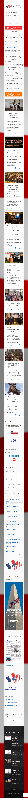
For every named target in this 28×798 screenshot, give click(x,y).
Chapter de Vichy (10, 548)
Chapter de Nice (10, 526)
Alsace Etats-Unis (10, 551)
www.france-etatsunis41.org (11, 51)
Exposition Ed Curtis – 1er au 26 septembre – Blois (14, 115)
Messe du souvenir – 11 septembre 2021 (14, 365)
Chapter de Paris (10, 537)
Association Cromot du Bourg (13, 554)
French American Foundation (11, 702)
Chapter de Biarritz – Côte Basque (14, 497)
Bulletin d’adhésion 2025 (10, 47)
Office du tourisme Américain (11, 705)
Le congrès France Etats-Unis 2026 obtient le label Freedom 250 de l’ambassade (16, 740)
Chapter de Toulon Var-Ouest (13, 539)
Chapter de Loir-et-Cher (11, 516)
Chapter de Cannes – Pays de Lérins (13, 500)
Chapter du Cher (10, 508)
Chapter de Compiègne (11, 511)
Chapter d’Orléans (10, 534)
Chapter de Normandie (11, 531)
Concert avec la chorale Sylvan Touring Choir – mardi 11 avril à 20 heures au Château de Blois (13, 191)
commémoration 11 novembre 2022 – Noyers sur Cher (14, 269)
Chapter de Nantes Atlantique (13, 524)
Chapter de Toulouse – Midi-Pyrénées (12, 543)
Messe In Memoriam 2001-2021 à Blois (13, 329)
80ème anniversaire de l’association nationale (17, 761)
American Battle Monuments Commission (13, 708)
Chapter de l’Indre (10, 514)
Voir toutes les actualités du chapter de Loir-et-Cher (13, 94)
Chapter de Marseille (11, 521)
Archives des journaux (9, 665)
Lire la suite (9, 132)
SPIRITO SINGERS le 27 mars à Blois (13, 152)
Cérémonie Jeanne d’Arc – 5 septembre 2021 (13, 399)
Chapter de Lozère (10, 519)
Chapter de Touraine (11, 546)
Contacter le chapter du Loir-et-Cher (13, 28)
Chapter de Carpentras (11, 503)
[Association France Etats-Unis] (14, 6)
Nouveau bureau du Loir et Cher (13, 304)
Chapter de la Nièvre (11, 529)
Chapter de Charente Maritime (13, 506)
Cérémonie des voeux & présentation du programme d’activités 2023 (13, 230)
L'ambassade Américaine (10, 699)
